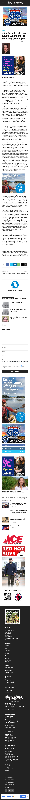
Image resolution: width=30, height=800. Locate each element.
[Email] (22, 264)
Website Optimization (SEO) (11, 721)
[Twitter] (11, 264)
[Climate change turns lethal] (5, 304)
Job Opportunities (9, 777)
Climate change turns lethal (18, 302)
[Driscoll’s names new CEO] (15, 483)
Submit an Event (8, 690)
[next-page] (5, 325)
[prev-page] (2, 325)
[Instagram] (9, 790)
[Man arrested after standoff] (5, 527)
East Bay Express (9, 735)
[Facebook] (7, 264)
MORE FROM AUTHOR (20, 298)
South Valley (8, 772)
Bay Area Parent (8, 765)
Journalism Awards (9, 779)
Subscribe (7, 635)
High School (7, 661)
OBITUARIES (8, 676)
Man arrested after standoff (17, 526)
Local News (7, 650)
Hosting (6, 719)
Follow (22, 448)
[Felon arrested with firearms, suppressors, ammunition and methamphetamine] (5, 520)
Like (23, 445)
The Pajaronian (8, 759)
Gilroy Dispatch (8, 747)
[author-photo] (15, 285)
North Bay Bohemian (10, 740)
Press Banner (8, 756)
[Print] (25, 264)
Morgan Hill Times (9, 754)
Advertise (7, 645)
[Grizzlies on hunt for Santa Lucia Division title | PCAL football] (5, 505)
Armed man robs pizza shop (22, 274)
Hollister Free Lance (9, 750)
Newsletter (7, 627)
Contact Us (7, 629)
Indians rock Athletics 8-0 (8, 273)
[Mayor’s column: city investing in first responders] (5, 319)
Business (7, 653)
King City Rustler (8, 751)
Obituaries (7, 677)
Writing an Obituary (9, 682)
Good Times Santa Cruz (10, 737)
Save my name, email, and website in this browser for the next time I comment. (15, 362)
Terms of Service (8, 636)
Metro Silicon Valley (9, 738)
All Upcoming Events (9, 687)
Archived (7, 679)
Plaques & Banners (9, 639)
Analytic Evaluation (9, 725)
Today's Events (8, 689)
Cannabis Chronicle (9, 769)
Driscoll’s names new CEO (13, 492)
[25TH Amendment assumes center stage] (5, 312)
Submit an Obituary (9, 680)
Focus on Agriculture (9, 672)
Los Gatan (7, 753)
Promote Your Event (9, 692)
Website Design (8, 718)
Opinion (3, 30)
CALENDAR (7, 686)
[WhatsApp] (18, 264)
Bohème (7, 767)
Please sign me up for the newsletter (11, 366)
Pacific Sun (7, 742)
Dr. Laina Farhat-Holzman (7, 41)
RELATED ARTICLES (7, 298)
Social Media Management (11, 722)
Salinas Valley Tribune (10, 757)
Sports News (8, 660)
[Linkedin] (15, 264)
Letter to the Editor (9, 630)
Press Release (8, 632)
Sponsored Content (9, 724)
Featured (7, 652)
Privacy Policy (8, 633)
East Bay (7, 770)
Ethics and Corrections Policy (11, 638)
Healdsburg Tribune (9, 748)
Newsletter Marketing (10, 727)
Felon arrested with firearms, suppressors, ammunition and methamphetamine (17, 519)
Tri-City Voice (8, 760)
